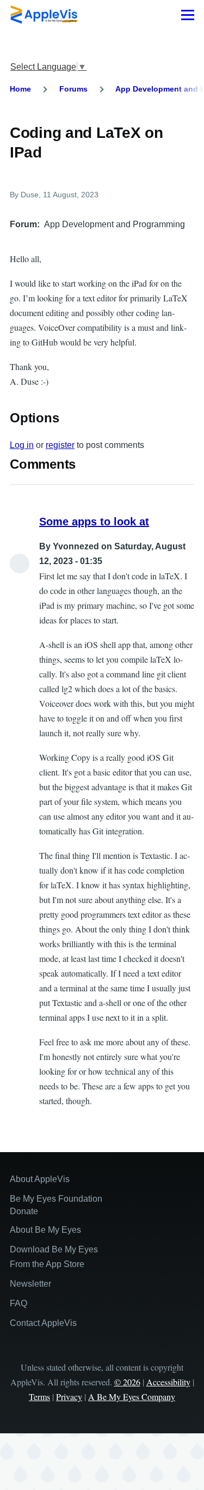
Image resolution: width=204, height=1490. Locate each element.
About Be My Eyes (45, 1229)
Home (20, 88)
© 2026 (127, 1382)
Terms (39, 1396)
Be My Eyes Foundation (56, 1198)
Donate (24, 1211)
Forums (73, 88)
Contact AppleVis (43, 1323)
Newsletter (30, 1283)
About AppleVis (40, 1179)
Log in (22, 445)
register (60, 445)
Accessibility (168, 1382)
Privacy (69, 1396)
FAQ (18, 1303)
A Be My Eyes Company (131, 1396)
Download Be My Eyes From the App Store (54, 1257)
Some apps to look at (94, 522)
